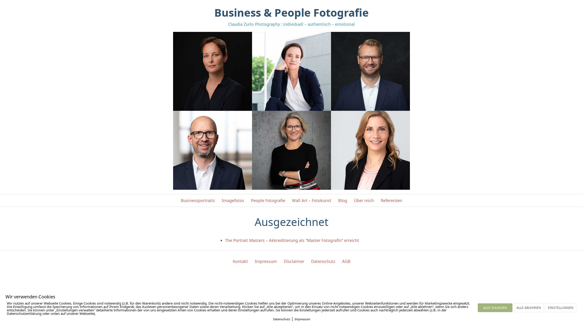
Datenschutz (323, 261)
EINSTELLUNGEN (560, 307)
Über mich (364, 200)
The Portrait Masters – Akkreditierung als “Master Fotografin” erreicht (292, 240)
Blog (342, 200)
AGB (346, 261)
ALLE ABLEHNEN (529, 307)
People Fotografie (268, 200)
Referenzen (391, 200)
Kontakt (240, 261)
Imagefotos (233, 200)
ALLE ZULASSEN (495, 307)
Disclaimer (294, 261)
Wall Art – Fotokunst (311, 200)
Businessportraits (198, 200)
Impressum (266, 261)
